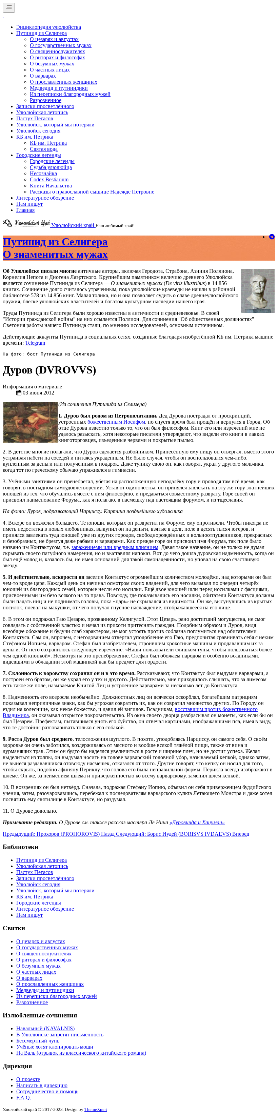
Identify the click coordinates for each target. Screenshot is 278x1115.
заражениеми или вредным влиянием (115, 547)
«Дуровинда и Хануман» (197, 822)
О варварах (43, 76)
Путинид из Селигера (41, 33)
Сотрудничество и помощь (47, 1091)
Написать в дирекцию (41, 1085)
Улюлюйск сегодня (38, 131)
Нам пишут (29, 204)
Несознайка (43, 173)
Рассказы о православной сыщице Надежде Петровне (92, 192)
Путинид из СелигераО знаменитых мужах (55, 248)
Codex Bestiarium (49, 179)
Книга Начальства (51, 185)
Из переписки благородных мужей (70, 94)
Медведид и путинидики (59, 88)
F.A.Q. (23, 1097)
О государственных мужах (61, 45)
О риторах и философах (57, 57)
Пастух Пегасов (34, 118)
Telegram (35, 343)
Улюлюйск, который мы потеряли (55, 124)
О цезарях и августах (54, 39)
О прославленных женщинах (63, 82)
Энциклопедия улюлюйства (48, 27)
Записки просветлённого (45, 106)
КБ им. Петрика (34, 137)
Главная (25, 210)
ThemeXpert (95, 1109)
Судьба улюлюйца (51, 167)
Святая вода (44, 149)
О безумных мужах (52, 63)
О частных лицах (50, 70)
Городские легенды (38, 155)
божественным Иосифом (116, 422)
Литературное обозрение (45, 198)
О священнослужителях (57, 51)
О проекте (28, 1079)
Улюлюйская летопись (42, 112)
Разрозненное (45, 100)
